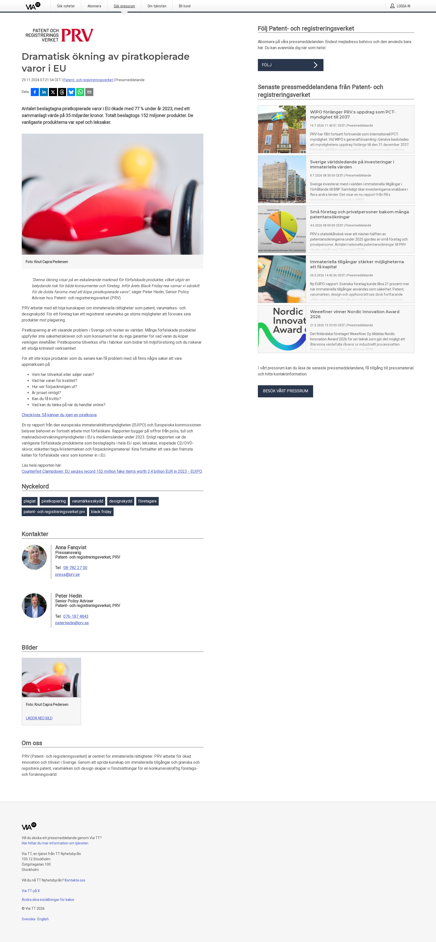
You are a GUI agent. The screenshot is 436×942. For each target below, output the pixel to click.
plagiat (30, 501)
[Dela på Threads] (62, 92)
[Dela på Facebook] (35, 92)
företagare (147, 501)
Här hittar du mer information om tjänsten (55, 843)
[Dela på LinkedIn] (44, 92)
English (43, 919)
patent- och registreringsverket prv (54, 511)
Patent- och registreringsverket (88, 80)
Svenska (28, 919)
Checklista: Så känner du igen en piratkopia (59, 415)
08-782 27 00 (75, 568)
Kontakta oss (75, 880)
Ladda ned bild (39, 718)
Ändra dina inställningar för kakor (48, 900)
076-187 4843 (76, 616)
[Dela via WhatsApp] (80, 92)
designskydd (120, 501)
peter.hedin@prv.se (72, 623)
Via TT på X (31, 891)
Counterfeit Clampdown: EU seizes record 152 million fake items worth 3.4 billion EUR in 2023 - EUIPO (112, 471)
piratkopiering (54, 501)
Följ (266, 65)
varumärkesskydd (87, 501)
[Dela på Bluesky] (71, 92)
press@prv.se (67, 574)
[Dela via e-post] (89, 92)
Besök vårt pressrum (285, 391)
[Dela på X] (53, 92)
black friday (101, 511)
